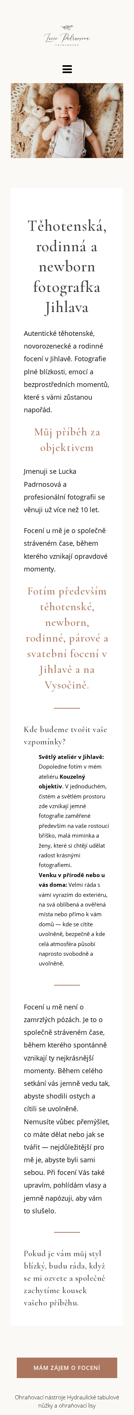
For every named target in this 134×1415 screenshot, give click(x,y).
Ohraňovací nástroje (40, 1397)
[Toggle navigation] (67, 69)
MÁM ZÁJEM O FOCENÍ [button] (67, 1367)
